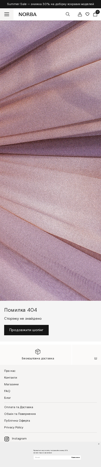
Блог (7, 398)
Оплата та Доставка (18, 407)
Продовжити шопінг (26, 330)
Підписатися (75, 457)
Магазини (11, 384)
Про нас (10, 371)
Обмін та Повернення (20, 414)
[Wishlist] (87, 14)
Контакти (10, 378)
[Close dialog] (99, 444)
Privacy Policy (13, 427)
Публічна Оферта (17, 421)
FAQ (7, 391)
